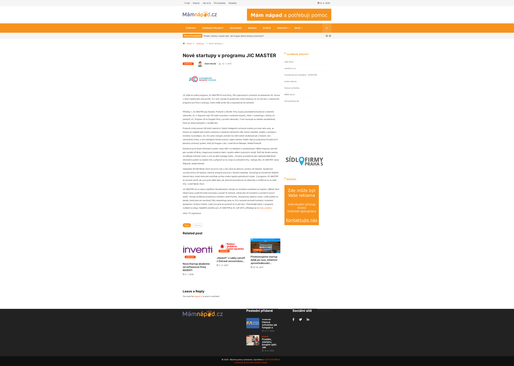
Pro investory (220, 3)
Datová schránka (291, 88)
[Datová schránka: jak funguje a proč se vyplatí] (252, 323)
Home (189, 43)
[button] (326, 35)
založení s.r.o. (290, 68)
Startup (197, 225)
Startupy (191, 28)
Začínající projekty (213, 28)
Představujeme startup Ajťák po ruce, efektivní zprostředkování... (264, 260)
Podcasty (282, 28)
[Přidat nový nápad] (289, 14)
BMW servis (289, 94)
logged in (198, 296)
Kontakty (233, 3)
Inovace (252, 28)
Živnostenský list (291, 101)
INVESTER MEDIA (272, 359)
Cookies (238, 362)
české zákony (290, 81)
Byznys (267, 28)
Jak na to (207, 3)
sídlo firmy (288, 62)
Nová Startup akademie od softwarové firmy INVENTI (196, 267)
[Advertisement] (307, 129)
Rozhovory (236, 28)
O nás (187, 3)
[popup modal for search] (327, 28)
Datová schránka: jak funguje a (269, 325)
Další (297, 28)
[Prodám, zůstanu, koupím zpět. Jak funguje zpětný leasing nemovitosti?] (252, 340)
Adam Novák (210, 63)
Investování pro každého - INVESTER (300, 75)
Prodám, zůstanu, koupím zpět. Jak (269, 343)
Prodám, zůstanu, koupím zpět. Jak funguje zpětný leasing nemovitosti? (234, 36)
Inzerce (196, 3)
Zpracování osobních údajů (255, 362)
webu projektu (265, 208)
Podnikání (266, 319)
